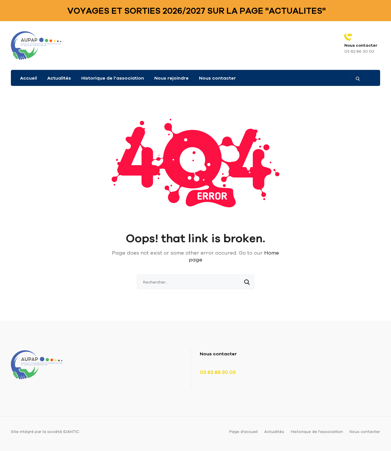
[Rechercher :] (195, 282)
